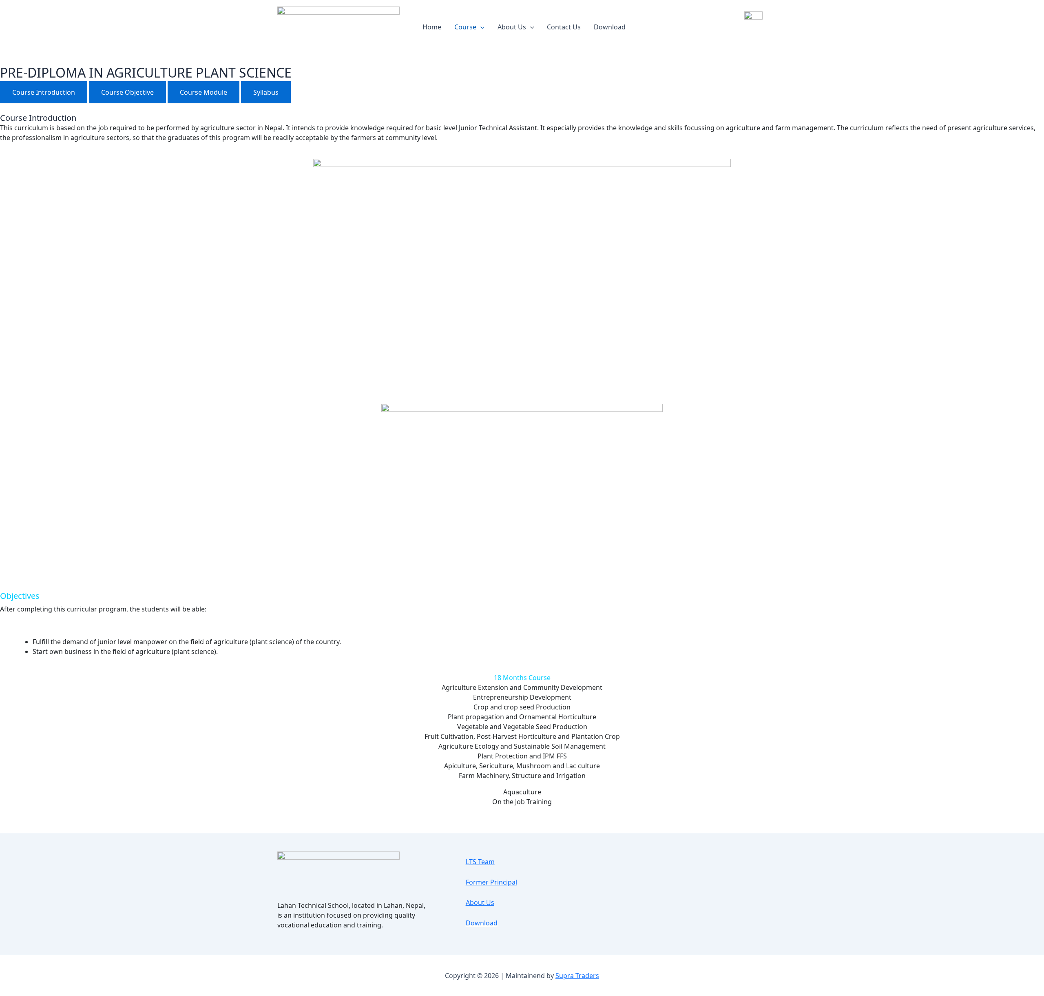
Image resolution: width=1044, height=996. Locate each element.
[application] (480, 27)
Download (610, 26)
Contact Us (564, 26)
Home (431, 26)
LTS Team (480, 861)
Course (465, 26)
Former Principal (491, 882)
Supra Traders (577, 975)
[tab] (43, 92)
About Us (512, 26)
